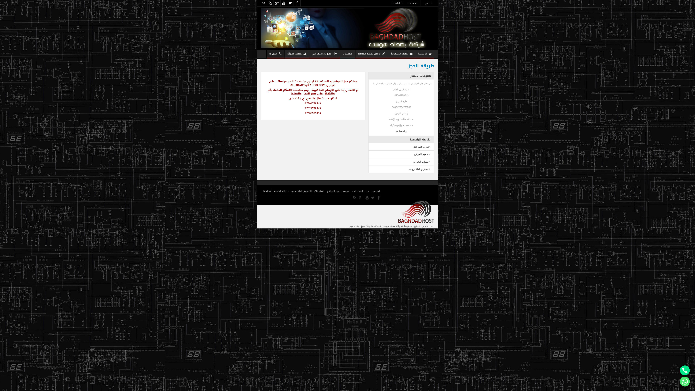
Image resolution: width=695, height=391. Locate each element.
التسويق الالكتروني (322, 53)
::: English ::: (397, 3)
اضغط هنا (400, 131)
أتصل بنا (273, 53)
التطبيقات (348, 53)
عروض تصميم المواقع (369, 53)
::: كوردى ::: (412, 3)
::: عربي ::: (427, 3)
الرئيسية (422, 53)
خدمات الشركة (294, 53)
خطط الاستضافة (399, 53)
